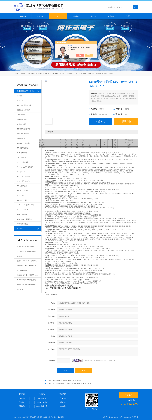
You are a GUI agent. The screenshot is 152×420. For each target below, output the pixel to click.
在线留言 (111, 16)
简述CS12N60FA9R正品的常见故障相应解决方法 (29, 261)
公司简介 (40, 16)
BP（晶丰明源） (22, 186)
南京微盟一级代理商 (23, 110)
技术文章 (93, 16)
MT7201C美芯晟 (22, 270)
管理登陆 (135, 417)
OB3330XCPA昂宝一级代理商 (26, 265)
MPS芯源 (20, 100)
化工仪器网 (60, 417)
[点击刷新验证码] (77, 360)
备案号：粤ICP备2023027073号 (112, 417)
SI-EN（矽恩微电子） (68, 73)
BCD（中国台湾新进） (24, 176)
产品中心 (58, 16)
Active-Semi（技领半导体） (26, 205)
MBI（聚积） (21, 195)
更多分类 (20, 228)
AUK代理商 (21, 115)
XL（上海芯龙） (22, 157)
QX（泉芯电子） (22, 171)
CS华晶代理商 (21, 124)
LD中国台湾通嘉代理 (24, 105)
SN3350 (19, 256)
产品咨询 (100, 121)
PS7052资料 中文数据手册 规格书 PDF (29, 280)
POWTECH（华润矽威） (25, 219)
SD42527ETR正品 (42, 402)
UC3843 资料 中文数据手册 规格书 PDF (29, 275)
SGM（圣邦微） (22, 153)
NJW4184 (20, 289)
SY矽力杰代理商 (22, 224)
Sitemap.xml (127, 417)
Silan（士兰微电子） (23, 181)
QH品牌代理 (21, 138)
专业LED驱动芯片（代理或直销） (48, 73)
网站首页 (23, 16)
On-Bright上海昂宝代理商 (25, 167)
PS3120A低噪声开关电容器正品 (43, 406)
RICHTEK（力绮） (23, 190)
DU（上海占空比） (23, 148)
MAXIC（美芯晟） (23, 209)
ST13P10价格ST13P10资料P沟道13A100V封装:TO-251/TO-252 (72, 383)
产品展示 (32, 73)
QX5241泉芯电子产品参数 (25, 246)
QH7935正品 (42, 398)
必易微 (19, 96)
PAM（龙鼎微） (22, 214)
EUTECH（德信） (23, 200)
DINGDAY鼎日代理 (23, 129)
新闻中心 (76, 16)
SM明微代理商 (22, 119)
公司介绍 (22, 398)
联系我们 (129, 16)
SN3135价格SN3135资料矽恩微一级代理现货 (67, 380)
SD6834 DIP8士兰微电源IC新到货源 (28, 251)
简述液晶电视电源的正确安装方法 (28, 284)
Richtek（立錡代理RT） (24, 143)
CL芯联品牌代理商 (23, 134)
